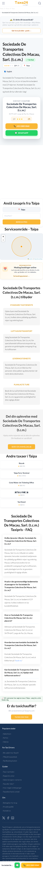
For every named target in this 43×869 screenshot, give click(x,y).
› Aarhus (5, 738)
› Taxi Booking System (9, 761)
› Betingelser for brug (9, 803)
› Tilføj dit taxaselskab (9, 757)
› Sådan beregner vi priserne (12, 780)
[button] (3, 236)
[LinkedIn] (12, 817)
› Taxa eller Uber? (8, 784)
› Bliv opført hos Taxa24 (10, 753)
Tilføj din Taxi (21, 717)
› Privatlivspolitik (8, 807)
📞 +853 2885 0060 (21, 126)
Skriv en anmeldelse (21, 447)
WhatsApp (21, 133)
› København (6, 734)
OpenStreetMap (38, 259)
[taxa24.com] (21, 3)
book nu (18, 660)
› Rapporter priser (8, 776)
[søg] (39, 3)
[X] (3, 817)
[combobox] (21, 215)
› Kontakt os (6, 811)
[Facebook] (8, 817)
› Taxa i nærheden (8, 772)
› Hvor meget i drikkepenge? (11, 788)
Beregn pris (21, 222)
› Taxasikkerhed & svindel (10, 792)
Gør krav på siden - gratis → (21, 31)
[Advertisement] (21, 173)
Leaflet (30, 259)
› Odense (5, 742)
